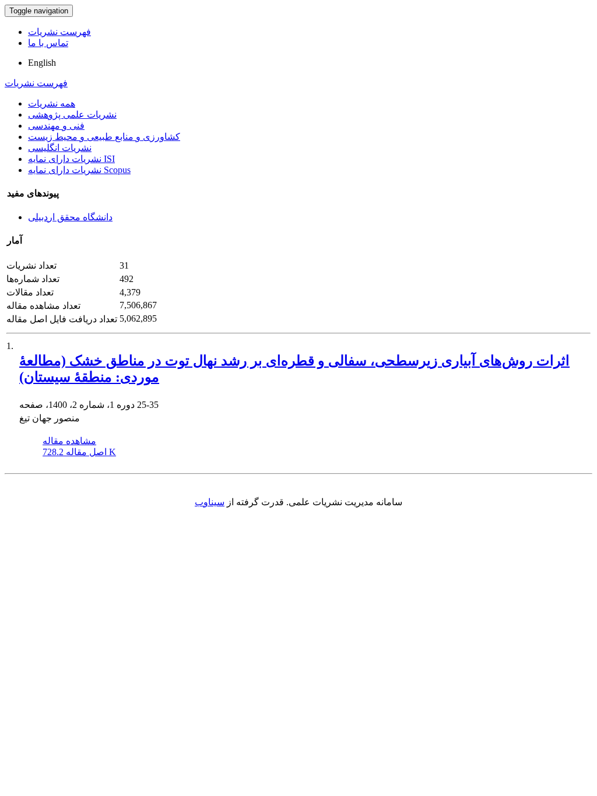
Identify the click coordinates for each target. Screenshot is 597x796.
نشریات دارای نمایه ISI (71, 159)
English (42, 63)
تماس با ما (48, 43)
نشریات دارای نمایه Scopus (79, 170)
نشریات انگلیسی (60, 148)
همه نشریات (51, 103)
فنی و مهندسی (56, 126)
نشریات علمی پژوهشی (72, 114)
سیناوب (209, 502)
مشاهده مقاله (69, 441)
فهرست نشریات (59, 32)
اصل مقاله (79, 452)
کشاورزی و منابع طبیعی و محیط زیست (104, 137)
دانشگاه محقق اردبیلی (70, 217)
